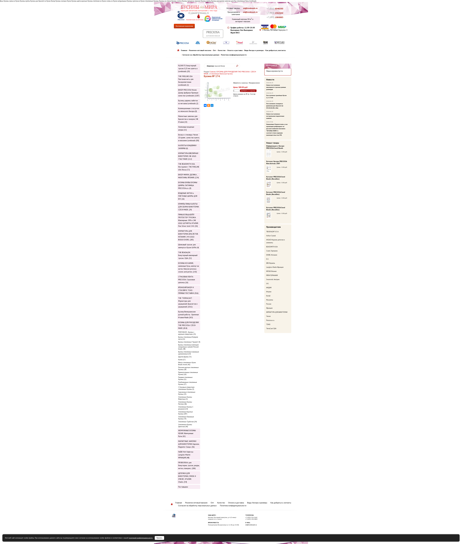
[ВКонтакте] (205, 105)
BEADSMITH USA (272, 247)
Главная (184, 50)
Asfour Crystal (271, 236)
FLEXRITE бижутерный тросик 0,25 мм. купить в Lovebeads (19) (187, 68)
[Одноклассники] (208, 105)
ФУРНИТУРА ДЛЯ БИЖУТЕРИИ (276, 312)
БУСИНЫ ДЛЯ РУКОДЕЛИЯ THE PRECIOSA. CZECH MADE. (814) (188, 325)
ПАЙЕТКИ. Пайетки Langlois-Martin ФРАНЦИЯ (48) (185, 455)
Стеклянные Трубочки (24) (187, 422)
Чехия (268, 316)
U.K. (267, 284)
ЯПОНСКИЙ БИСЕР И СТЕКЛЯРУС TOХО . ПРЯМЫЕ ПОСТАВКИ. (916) (188, 290)
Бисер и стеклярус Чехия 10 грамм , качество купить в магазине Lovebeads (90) (188, 138)
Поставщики (183, 487)
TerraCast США (271, 328)
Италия (268, 292)
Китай (268, 296)
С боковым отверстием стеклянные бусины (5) (186, 388)
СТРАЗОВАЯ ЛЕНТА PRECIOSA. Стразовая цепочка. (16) (186, 280)
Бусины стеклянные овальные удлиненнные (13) (188, 353)
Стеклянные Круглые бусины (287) (185, 413)
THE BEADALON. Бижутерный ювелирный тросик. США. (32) (187, 255)
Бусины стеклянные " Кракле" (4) (189, 342)
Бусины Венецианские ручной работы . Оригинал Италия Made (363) (188, 315)
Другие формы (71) (185, 357)
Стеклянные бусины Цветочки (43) (185, 426)
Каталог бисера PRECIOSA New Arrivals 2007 (276, 162)
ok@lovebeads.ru (250, 8)
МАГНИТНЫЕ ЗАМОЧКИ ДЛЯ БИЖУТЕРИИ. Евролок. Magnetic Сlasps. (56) (188, 444)
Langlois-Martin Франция (274, 267)
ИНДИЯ (268, 288)
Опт (214, 50)
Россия (268, 304)
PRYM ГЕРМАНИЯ (272, 275)
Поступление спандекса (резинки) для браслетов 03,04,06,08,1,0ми (274, 106)
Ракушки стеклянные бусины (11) (185, 378)
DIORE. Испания (271, 255)
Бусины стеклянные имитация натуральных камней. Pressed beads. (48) (188, 347)
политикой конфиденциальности (141, 538)
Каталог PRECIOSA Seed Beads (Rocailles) (275, 178)
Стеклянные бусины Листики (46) (185, 403)
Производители (273, 227)
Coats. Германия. (272, 251)
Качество (221, 50)
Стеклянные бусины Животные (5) (185, 398)
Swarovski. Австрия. (273, 279)
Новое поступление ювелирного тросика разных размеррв (276, 87)
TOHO (268, 324)
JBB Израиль (270, 263)
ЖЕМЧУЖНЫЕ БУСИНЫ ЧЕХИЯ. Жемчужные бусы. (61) (187, 433)
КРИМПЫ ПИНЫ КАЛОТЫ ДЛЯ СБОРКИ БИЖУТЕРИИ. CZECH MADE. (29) (188, 207)
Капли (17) (182, 360)
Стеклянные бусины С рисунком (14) (185, 408)
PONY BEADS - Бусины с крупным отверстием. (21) (187, 333)
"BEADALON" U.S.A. (272, 232)
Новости (270, 79)
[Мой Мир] (212, 105)
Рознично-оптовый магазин (200, 50)
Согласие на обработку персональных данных (200, 55)
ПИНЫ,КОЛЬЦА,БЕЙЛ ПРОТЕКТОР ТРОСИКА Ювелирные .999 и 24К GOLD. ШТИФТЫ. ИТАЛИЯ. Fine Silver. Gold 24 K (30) (188, 220)
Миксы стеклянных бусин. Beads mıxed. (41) (187, 364)
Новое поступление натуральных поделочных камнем (275, 116)
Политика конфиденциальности (234, 55)
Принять (159, 538)
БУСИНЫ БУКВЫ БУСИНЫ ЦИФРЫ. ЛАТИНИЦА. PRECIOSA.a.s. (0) (187, 185)
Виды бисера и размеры (254, 50)
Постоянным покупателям (184, 26)
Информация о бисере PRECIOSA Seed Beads (275, 147)
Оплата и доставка (235, 50)
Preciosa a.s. (270, 320)
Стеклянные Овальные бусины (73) (186, 418)
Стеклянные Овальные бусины (221, 74)
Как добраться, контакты (275, 50)
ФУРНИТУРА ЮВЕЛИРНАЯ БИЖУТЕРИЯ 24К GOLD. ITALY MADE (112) (188, 156)
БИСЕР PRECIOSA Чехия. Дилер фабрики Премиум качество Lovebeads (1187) (188, 93)
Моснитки (269, 300)
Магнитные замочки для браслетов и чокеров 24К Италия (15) (188, 119)
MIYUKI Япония (271, 271)
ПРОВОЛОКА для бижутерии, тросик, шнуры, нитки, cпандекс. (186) (188, 465)
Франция (269, 308)
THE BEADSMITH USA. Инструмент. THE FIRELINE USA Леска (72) (188, 167)
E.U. (267, 259)
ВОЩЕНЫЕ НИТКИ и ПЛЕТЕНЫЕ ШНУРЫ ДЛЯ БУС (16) (187, 196)
